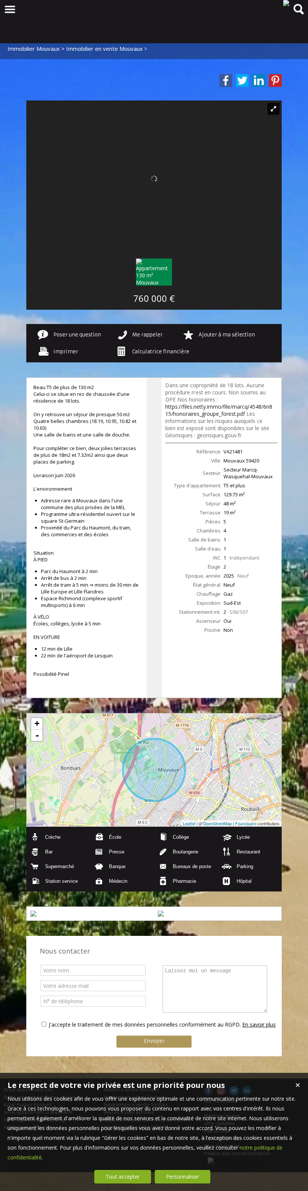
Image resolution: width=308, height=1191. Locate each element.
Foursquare (246, 823)
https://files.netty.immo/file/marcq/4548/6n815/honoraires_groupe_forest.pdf (218, 410)
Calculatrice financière (160, 351)
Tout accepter (123, 1176)
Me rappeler (147, 335)
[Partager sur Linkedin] (258, 80)
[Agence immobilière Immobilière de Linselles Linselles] (286, 3)
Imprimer (65, 351)
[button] (58, 837)
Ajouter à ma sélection (227, 335)
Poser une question (77, 335)
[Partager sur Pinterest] (275, 80)
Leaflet (189, 823)
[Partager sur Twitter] (242, 80)
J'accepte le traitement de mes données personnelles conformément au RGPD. (145, 1024)
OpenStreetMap (217, 823)
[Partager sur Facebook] (225, 80)
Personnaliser (182, 1176)
